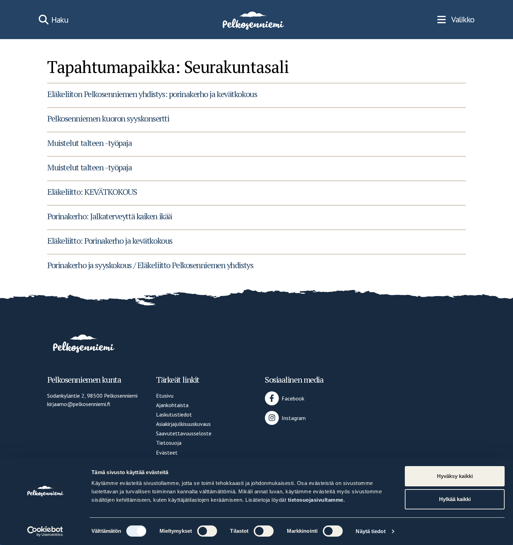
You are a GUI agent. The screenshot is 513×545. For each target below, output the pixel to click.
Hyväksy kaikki (455, 476)
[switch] (207, 531)
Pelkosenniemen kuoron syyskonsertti (108, 118)
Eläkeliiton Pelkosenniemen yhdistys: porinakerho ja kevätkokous (152, 94)
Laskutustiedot (174, 414)
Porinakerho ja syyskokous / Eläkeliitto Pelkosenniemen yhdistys (150, 265)
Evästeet (167, 452)
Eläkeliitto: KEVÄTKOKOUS (92, 191)
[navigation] (455, 19)
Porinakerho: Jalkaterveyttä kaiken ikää (109, 216)
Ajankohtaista (172, 405)
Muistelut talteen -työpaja (89, 142)
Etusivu (164, 395)
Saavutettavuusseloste (183, 433)
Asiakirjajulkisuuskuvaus (183, 423)
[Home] (253, 20)
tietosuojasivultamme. (316, 500)
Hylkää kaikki (455, 499)
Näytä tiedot (370, 531)
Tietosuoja (168, 442)
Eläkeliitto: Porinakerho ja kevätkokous (109, 240)
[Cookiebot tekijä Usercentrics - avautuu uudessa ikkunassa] (45, 531)
